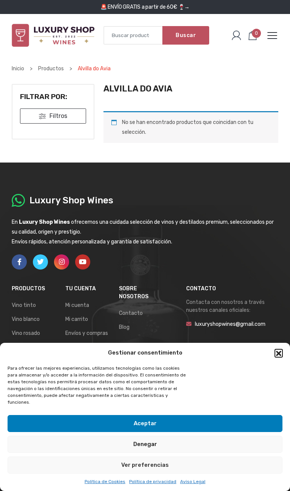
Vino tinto (24, 305)
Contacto (131, 313)
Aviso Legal (192, 481)
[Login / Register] (236, 35)
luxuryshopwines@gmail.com (230, 324)
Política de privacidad (152, 481)
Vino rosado (26, 333)
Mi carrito (76, 319)
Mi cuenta (77, 305)
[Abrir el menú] (272, 35)
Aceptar (145, 423)
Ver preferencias (145, 465)
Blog (124, 327)
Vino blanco (26, 319)
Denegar (145, 444)
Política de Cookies (105, 481)
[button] (278, 353)
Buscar (186, 35)
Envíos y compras (86, 333)
